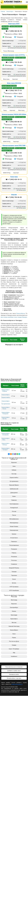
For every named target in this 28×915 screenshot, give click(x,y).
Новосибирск (14, 630)
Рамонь (14, 553)
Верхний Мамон (14, 485)
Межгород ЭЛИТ (14, 23)
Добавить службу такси (14, 670)
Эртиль (14, 583)
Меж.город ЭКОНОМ (14, 83)
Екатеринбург (14, 607)
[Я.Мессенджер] (19, 454)
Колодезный (14, 507)
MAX (20, 34)
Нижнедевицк (14, 522)
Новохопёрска (20, 313)
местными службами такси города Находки (14, 317)
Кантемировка (14, 504)
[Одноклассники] (11, 454)
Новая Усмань (14, 526)
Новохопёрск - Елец (6, 439)
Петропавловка (14, 545)
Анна (14, 466)
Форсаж (14, 194)
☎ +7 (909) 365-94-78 (14, 31)
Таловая (14, 571)
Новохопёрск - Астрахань (6, 434)
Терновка (14, 575)
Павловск (14, 541)
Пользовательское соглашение (14, 667)
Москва (14, 622)
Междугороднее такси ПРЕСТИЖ (14, 145)
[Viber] (15, 454)
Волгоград (14, 600)
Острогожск (14, 537)
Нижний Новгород (14, 626)
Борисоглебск (14, 477)
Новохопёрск (9, 11)
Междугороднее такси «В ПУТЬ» (14, 55)
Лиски (14, 515)
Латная (14, 511)
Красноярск (14, 618)
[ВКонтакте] (9, 454)
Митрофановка (14, 519)
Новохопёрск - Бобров (6, 390)
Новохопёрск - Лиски (6, 408)
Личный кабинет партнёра (14, 678)
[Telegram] (13, 454)
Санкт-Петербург (14, 649)
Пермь (14, 637)
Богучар (14, 474)
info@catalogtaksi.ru (16, 684)
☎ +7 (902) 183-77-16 (14, 90)
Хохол (14, 579)
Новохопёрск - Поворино (6, 413)
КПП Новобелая (14, 590)
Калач (14, 496)
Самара (14, 645)
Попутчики (14, 176)
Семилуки (14, 564)
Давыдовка (14, 492)
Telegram (20, 37)
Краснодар (14, 615)
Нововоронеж (14, 530)
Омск (14, 634)
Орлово (14, 534)
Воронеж (14, 462)
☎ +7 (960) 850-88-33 (14, 122)
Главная (3, 11)
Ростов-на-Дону (14, 641)
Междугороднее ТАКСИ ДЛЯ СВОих (14, 114)
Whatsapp (8, 37)
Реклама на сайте (14, 674)
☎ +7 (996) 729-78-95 (14, 62)
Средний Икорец (14, 568)
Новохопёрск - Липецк (6, 444)
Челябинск (14, 656)
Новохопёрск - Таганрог (6, 449)
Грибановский (14, 489)
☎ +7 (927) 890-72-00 (14, 153)
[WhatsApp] (17, 454)
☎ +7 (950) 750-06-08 (14, 197)
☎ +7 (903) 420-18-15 (14, 179)
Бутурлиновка (14, 481)
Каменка (14, 500)
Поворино (14, 549)
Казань (14, 611)
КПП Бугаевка (14, 586)
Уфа (14, 652)
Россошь (14, 560)
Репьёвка (14, 556)
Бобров (14, 470)
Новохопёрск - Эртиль (6, 418)
